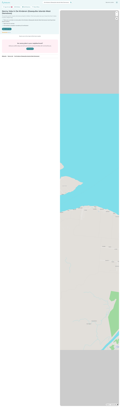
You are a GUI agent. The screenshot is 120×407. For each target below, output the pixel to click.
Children (18, 7)
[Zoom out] (117, 15)
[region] (89, 208)
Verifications (27, 7)
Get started (30, 48)
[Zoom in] (117, 12)
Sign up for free (7, 29)
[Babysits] (6, 2)
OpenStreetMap (114, 404)
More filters (36, 7)
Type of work (8, 7)
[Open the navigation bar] (117, 2)
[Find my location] (117, 18)
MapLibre (108, 404)
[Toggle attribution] (117, 404)
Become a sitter (110, 2)
